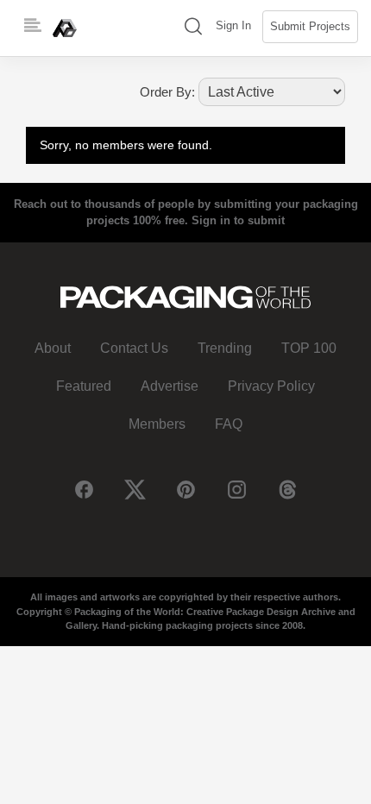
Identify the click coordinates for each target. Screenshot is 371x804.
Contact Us (134, 348)
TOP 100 (308, 348)
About (53, 348)
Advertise (169, 386)
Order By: (167, 92)
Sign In (233, 25)
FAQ (228, 424)
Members (157, 424)
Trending (225, 348)
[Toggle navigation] (33, 26)
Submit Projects (310, 26)
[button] (193, 28)
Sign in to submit (238, 220)
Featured (83, 386)
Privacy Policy (271, 386)
